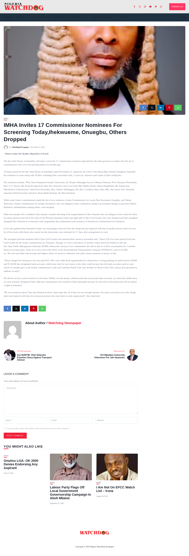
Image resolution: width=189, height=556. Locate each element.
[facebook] (143, 107)
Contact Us (91, 540)
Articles (78, 17)
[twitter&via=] (151, 107)
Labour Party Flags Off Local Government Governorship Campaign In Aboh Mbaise (70, 492)
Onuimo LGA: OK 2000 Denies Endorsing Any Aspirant (21, 464)
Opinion (60, 17)
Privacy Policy (110, 540)
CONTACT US (177, 7)
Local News (41, 17)
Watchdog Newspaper (20, 147)
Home (7, 17)
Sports (124, 17)
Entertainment (103, 17)
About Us (74, 540)
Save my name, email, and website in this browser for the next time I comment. (38, 428)
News (20, 17)
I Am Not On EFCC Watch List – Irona (115, 489)
